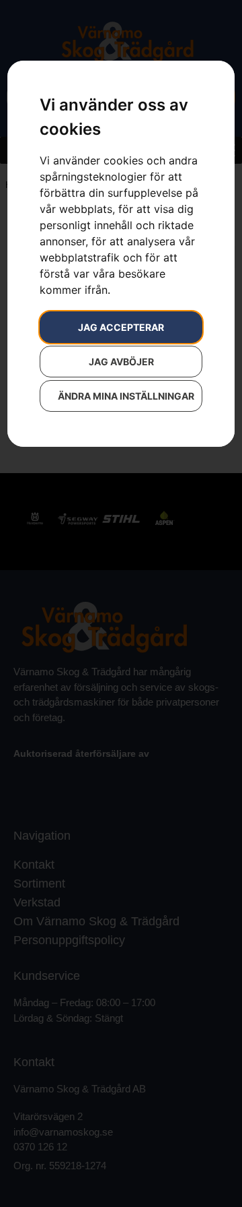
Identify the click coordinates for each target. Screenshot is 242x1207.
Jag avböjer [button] (121, 361)
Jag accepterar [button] (121, 327)
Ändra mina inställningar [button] (126, 396)
